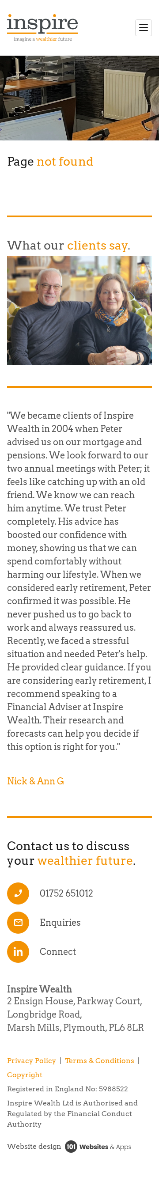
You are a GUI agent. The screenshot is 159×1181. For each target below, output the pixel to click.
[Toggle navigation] (143, 27)
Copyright (24, 1075)
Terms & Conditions (99, 1060)
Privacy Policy (31, 1060)
